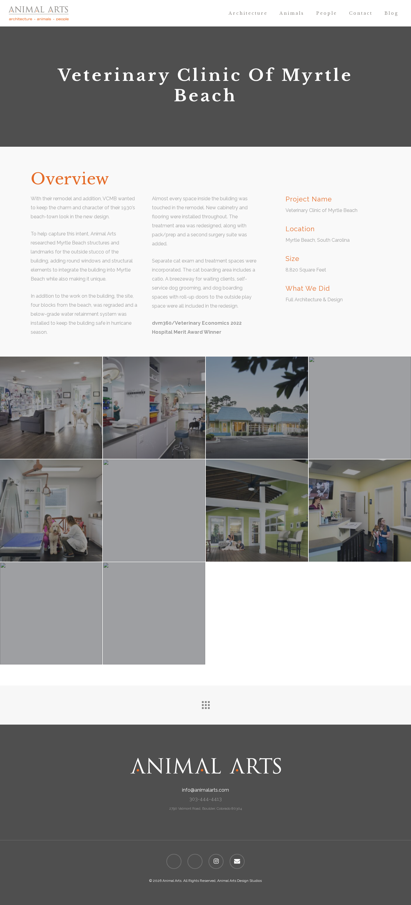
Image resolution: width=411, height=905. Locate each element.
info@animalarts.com (205, 790)
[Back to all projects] (205, 704)
